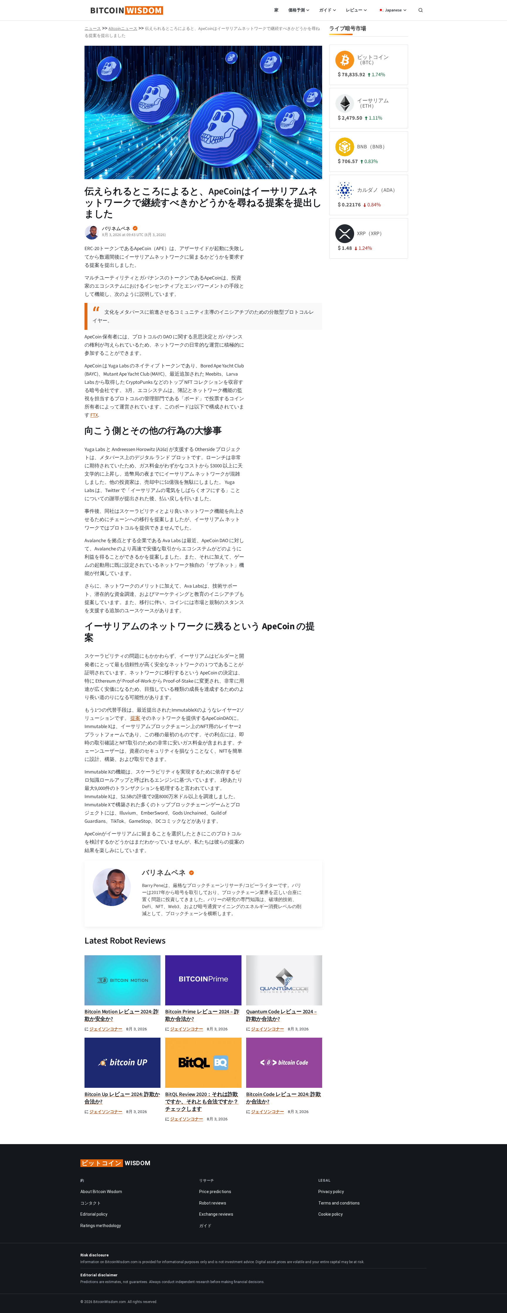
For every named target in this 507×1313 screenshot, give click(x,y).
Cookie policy (330, 1214)
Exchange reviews (216, 1214)
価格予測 (296, 10)
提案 (135, 718)
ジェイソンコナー (105, 1029)
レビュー (354, 10)
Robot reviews (212, 1203)
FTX (94, 415)
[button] (420, 10)
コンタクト (90, 1203)
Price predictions (215, 1191)
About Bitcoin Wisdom (101, 1191)
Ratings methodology (100, 1225)
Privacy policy (331, 1191)
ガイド (325, 10)
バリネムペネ (164, 872)
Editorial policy (93, 1214)
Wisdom (116, 1163)
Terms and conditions (339, 1203)
